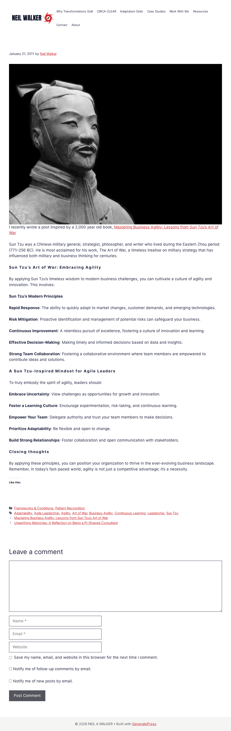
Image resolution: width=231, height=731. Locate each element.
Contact (61, 25)
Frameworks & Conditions (33, 508)
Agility (65, 513)
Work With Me (179, 11)
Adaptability (23, 513)
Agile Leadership (46, 513)
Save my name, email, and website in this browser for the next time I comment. (86, 657)
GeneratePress (144, 724)
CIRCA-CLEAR (106, 11)
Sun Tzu (172, 513)
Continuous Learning (130, 513)
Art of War (79, 513)
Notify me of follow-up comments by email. (52, 669)
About (76, 25)
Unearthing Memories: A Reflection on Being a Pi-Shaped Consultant (66, 523)
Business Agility (101, 513)
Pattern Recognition (70, 508)
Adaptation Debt (131, 11)
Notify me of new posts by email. (43, 681)
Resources (200, 11)
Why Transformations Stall (74, 11)
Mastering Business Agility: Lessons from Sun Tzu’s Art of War (61, 518)
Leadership (156, 513)
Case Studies (156, 11)
